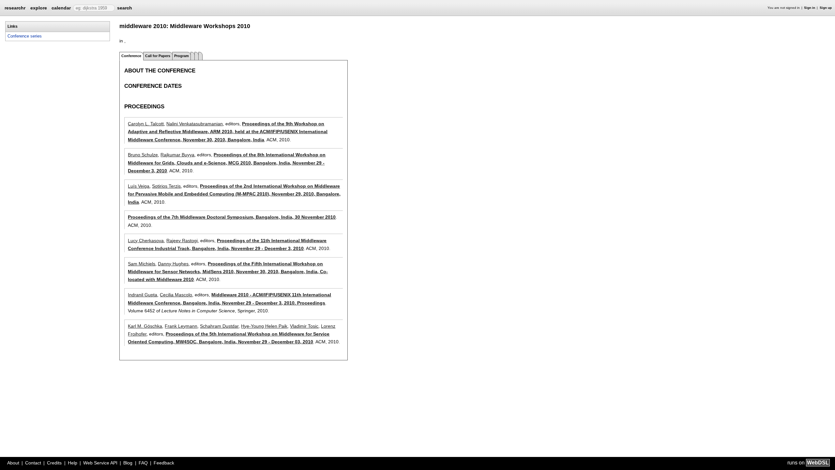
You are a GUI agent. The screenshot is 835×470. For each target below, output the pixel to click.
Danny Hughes (173, 263)
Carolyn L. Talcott (146, 123)
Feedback (164, 462)
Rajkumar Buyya (177, 154)
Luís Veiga (138, 186)
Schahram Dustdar (219, 326)
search (124, 7)
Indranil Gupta (142, 294)
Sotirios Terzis (166, 186)
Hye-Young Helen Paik (264, 326)
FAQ (143, 462)
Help (72, 462)
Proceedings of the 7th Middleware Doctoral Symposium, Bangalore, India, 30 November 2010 (232, 217)
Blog (127, 462)
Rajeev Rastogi (182, 240)
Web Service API (100, 462)
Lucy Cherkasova (146, 240)
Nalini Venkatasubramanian (194, 123)
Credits (54, 462)
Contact (33, 462)
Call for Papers (157, 56)
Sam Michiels (141, 263)
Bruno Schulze (143, 154)
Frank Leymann (181, 326)
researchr (15, 7)
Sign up (826, 7)
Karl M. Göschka (145, 326)
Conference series (25, 36)
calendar (61, 7)
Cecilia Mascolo (176, 294)
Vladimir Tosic (304, 326)
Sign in (809, 7)
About (13, 462)
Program (181, 56)
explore (38, 7)
